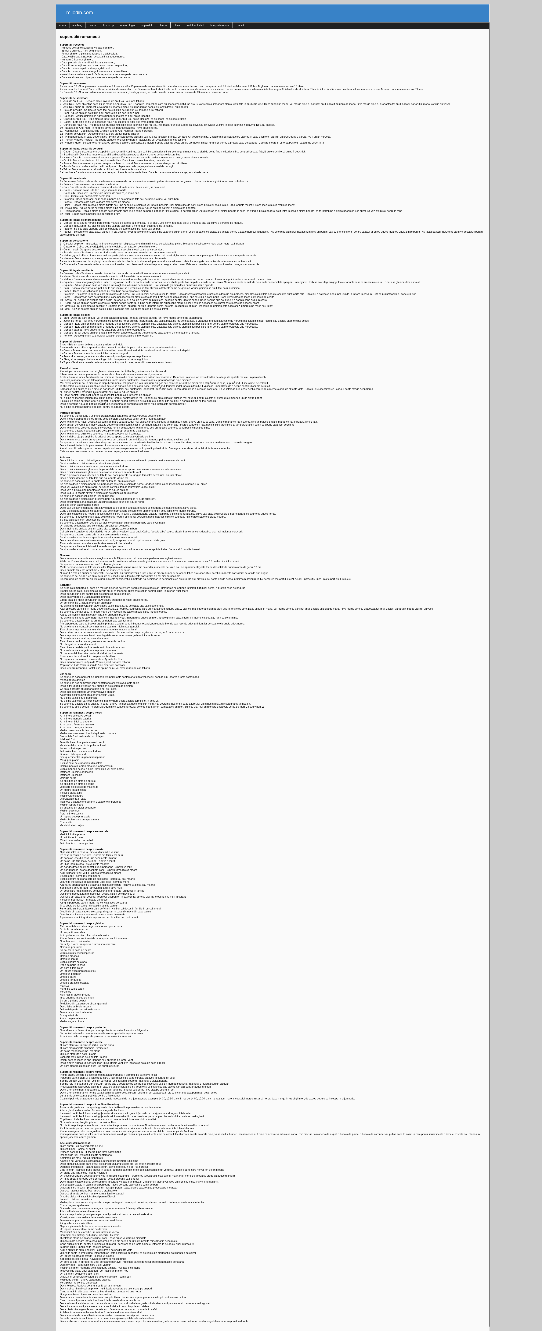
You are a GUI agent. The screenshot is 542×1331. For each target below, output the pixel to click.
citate (177, 25)
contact (240, 25)
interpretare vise (219, 25)
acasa (62, 25)
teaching (77, 25)
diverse (163, 25)
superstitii (146, 25)
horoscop (108, 25)
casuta (93, 25)
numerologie (127, 25)
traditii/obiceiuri (195, 25)
